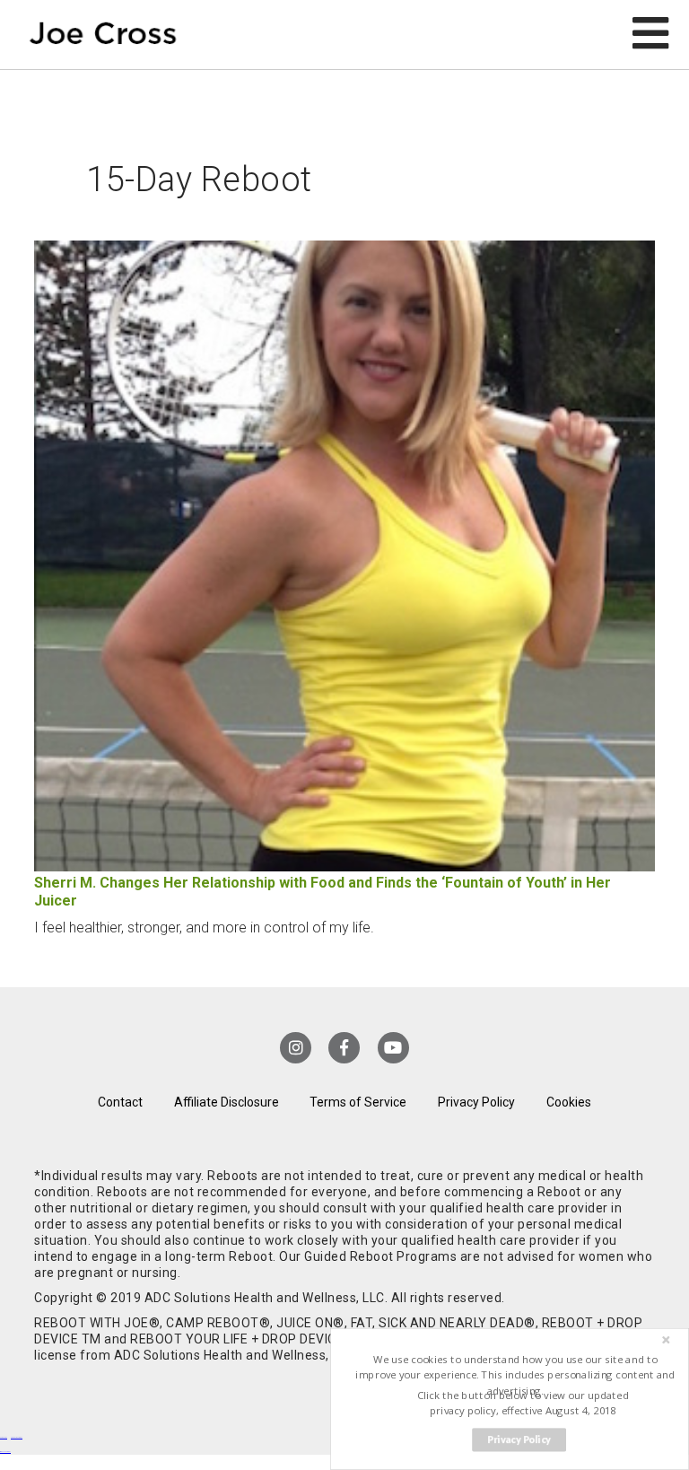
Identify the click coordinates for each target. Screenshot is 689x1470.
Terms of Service (358, 1102)
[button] (515, 1375)
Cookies (568, 1102)
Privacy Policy (476, 1102)
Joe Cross (103, 34)
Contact (120, 1102)
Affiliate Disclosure (226, 1102)
